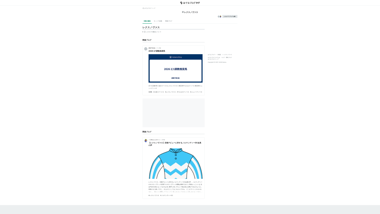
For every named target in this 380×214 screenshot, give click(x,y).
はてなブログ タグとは (214, 57)
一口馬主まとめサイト (154, 139)
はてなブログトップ (213, 59)
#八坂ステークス (158, 92)
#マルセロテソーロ (183, 92)
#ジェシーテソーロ (196, 92)
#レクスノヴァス (170, 92)
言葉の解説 (147, 21)
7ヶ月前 (159, 48)
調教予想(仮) (152, 48)
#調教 (150, 92)
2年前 (163, 139)
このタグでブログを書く (229, 16)
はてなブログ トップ (149, 8)
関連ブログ (168, 21)
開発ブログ (229, 57)
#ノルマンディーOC (166, 195)
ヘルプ (223, 57)
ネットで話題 (158, 21)
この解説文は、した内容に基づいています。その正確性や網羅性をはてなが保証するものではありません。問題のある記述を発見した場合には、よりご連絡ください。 (151, 32)
